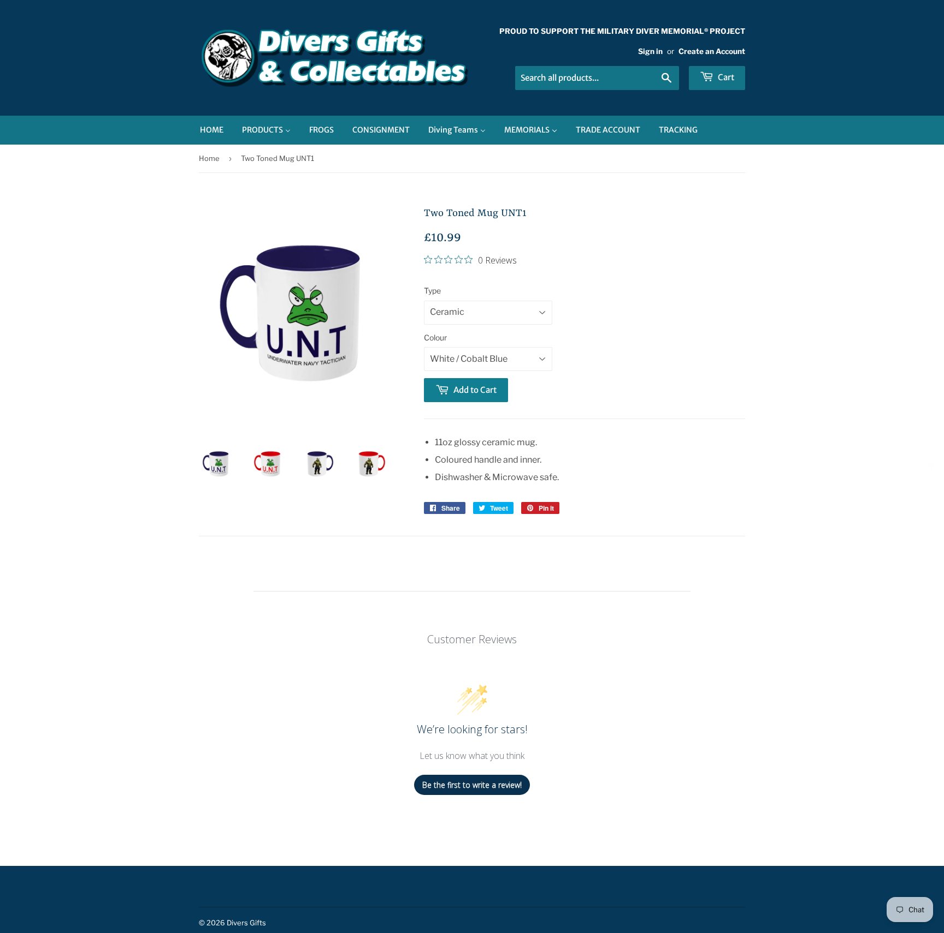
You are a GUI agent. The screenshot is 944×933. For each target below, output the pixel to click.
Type (432, 290)
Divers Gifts (246, 922)
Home (209, 158)
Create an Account (711, 51)
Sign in (650, 51)
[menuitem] (212, 130)
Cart (725, 77)
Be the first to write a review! (472, 785)
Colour (435, 337)
